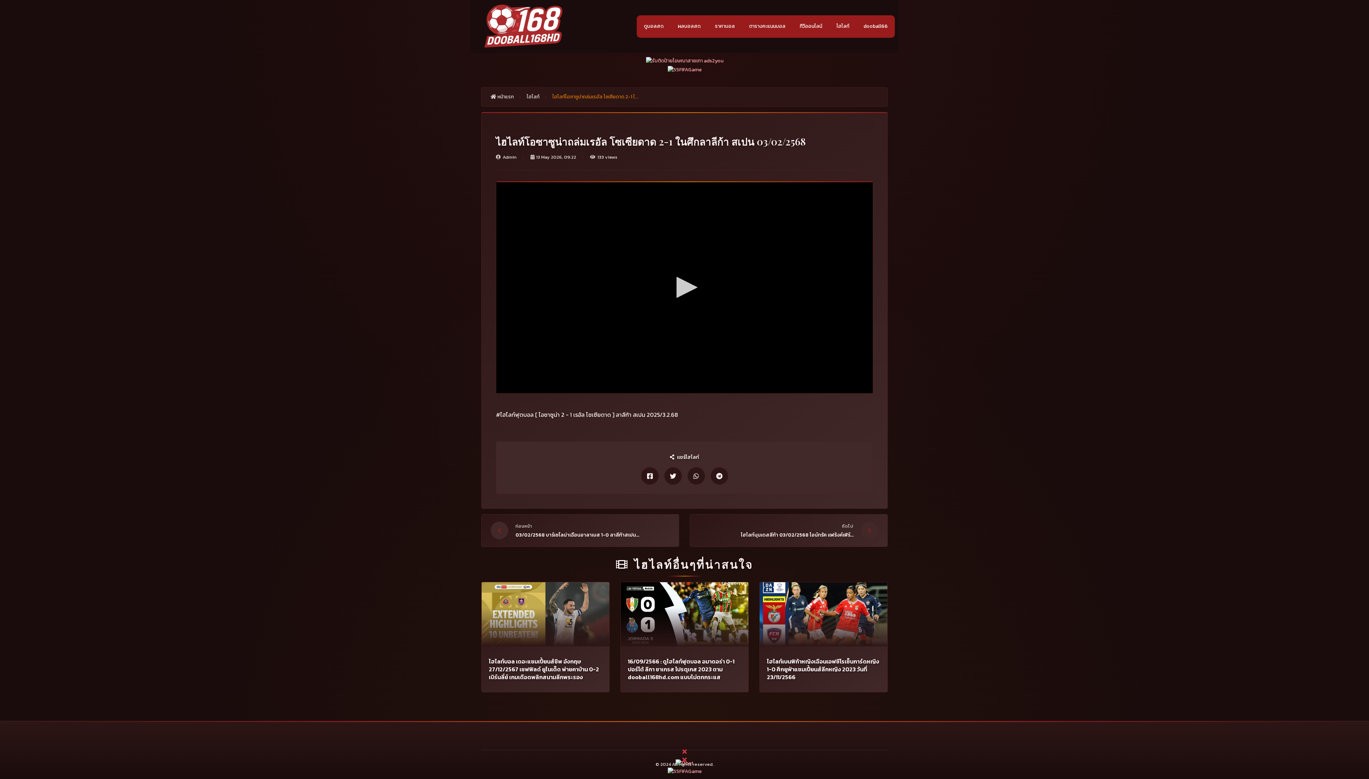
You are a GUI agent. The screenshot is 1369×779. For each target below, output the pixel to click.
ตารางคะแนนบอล (767, 26)
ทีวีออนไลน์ (811, 26)
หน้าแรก (505, 97)
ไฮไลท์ (842, 26)
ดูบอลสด (653, 26)
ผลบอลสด (689, 26)
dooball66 (875, 26)
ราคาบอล (725, 26)
